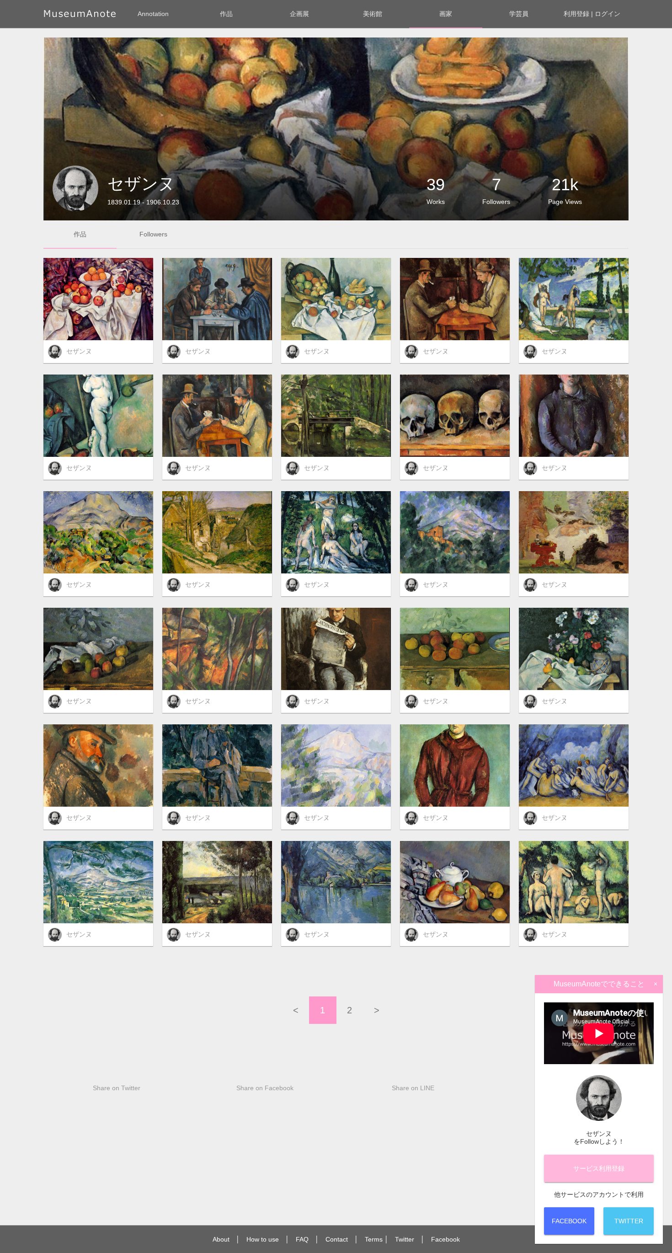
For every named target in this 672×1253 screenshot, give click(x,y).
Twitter (404, 1239)
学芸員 (518, 13)
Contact (336, 1239)
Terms (374, 1239)
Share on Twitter (116, 1088)
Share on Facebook (264, 1088)
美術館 (372, 13)
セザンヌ (79, 351)
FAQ (302, 1239)
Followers (153, 234)
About (221, 1239)
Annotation (153, 13)
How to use (262, 1239)
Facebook (445, 1239)
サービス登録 (598, 1168)
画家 (445, 13)
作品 (226, 13)
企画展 (299, 13)
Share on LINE (413, 1088)
